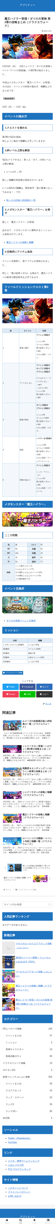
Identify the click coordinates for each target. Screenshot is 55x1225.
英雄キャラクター (29, 1049)
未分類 (27, 1118)
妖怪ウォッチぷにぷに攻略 (27, 1077)
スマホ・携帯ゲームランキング (23, 1161)
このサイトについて (18, 1188)
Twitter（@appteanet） (19, 1138)
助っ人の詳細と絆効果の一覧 (21, 200)
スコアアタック (29, 1090)
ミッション (29, 1042)
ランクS (29, 1104)
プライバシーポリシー (19, 1192)
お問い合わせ (14, 1196)
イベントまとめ (29, 1035)
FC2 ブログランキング (19, 1169)
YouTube (12, 1142)
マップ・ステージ (29, 1097)
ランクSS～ (29, 1111)
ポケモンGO (27, 1070)
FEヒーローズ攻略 (27, 1029)
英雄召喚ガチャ (29, 1056)
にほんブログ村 (16, 1165)
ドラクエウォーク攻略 (13, 673)
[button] (44, 694)
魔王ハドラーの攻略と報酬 (19, 242)
